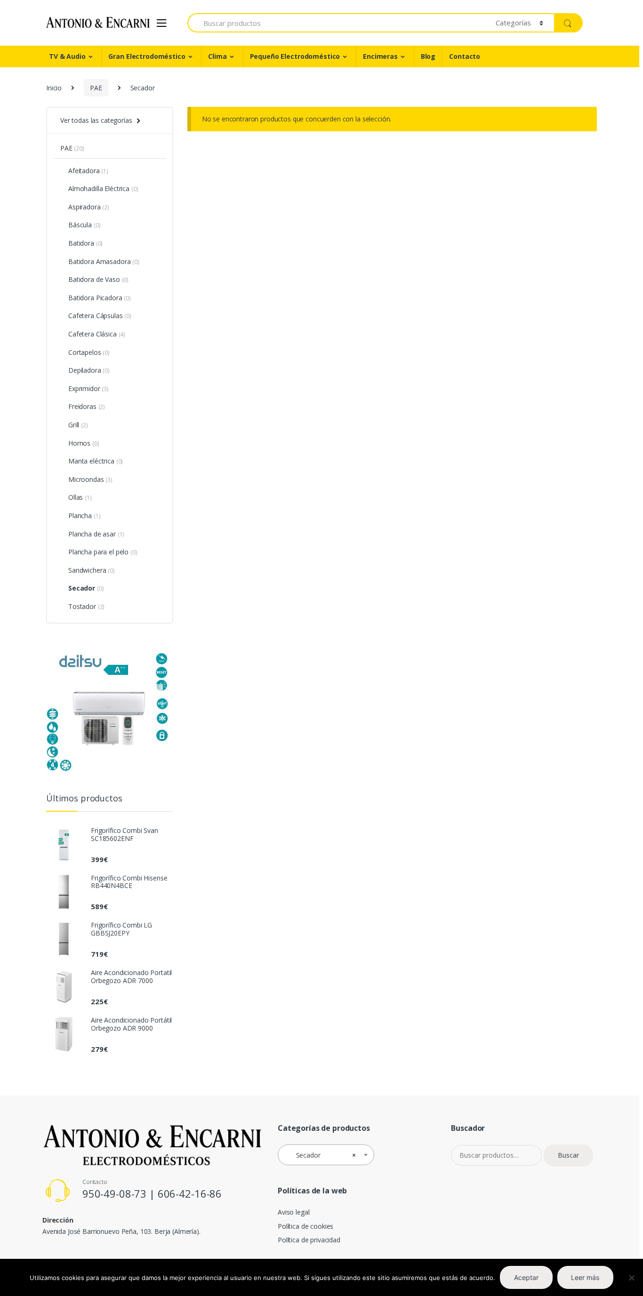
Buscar (568, 1155)
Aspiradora (84, 206)
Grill (73, 424)
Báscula (80, 224)
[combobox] (326, 1154)
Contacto (464, 56)
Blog (428, 56)
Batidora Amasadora (99, 261)
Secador (81, 588)
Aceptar (526, 1277)
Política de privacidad (309, 1239)
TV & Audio (67, 56)
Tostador (82, 606)
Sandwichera (87, 570)
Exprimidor (84, 388)
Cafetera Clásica (92, 333)
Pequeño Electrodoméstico (295, 56)
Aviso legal (293, 1212)
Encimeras (380, 56)
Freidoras (82, 406)
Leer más (585, 1277)
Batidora (81, 243)
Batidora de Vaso (94, 279)
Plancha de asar (92, 533)
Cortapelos (84, 352)
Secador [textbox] (323, 1155)
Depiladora (84, 370)
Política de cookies (305, 1226)
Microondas (86, 479)
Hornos (79, 443)
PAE (96, 87)
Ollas (75, 497)
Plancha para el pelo (98, 551)
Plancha (80, 515)
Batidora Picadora (95, 297)
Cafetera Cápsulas (95, 315)
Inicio (54, 87)
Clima (217, 56)
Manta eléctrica (91, 460)
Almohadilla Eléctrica (98, 188)
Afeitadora (84, 170)
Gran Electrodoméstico (146, 56)
